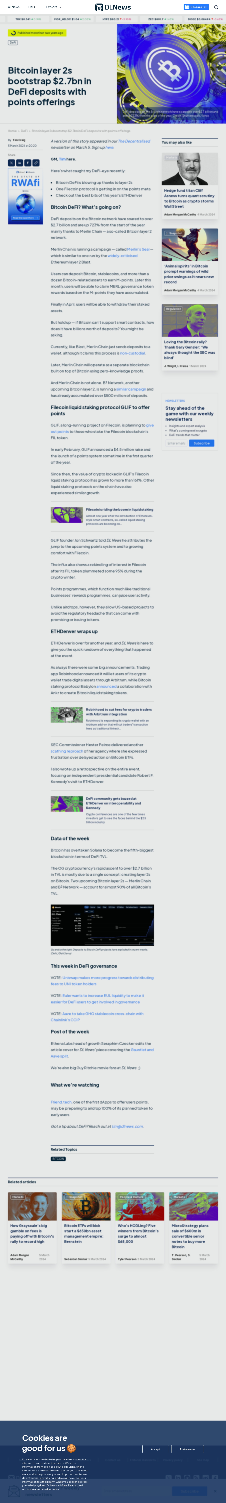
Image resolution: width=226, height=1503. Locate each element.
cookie (46, 1488)
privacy (31, 1488)
